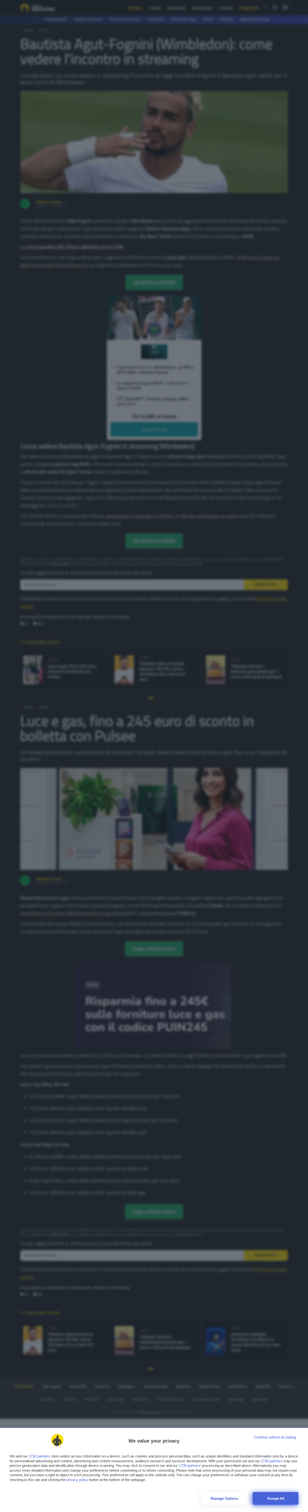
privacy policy (77, 1480)
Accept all (275, 1498)
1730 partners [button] (39, 1456)
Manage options (224, 1498)
